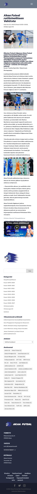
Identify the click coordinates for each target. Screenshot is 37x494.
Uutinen (6, 312)
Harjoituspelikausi (10, 280)
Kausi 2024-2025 (9, 297)
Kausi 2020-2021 (9, 285)
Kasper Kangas (17, 378)
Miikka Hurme (23, 390)
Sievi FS (26, 400)
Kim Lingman (9, 381)
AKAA (7, 350)
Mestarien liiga (10, 390)
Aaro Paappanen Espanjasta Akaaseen (16, 323)
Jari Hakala (23, 363)
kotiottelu (9, 384)
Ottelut (10, 476)
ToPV (19, 406)
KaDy (7, 378)
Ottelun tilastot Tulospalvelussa (14, 218)
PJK (20, 396)
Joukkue (27, 473)
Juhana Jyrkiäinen (25, 369)
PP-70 (27, 396)
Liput (17, 476)
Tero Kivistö (9, 406)
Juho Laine (22, 372)
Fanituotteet (17, 473)
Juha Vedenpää (10, 372)
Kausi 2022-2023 (9, 291)
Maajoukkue (19, 384)
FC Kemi (21, 357)
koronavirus (20, 381)
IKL (6, 363)
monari (8, 393)
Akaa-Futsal (16, 350)
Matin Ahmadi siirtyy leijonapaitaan (15, 326)
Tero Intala (27, 403)
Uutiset (24, 476)
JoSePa (20, 366)
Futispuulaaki (9, 360)
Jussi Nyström (20, 375)
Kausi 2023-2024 (9, 294)
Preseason (9, 400)
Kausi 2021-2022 (9, 288)
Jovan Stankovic (10, 369)
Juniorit (20, 480)
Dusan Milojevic (10, 357)
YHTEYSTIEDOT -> (10, 450)
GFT (18, 360)
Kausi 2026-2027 (9, 303)
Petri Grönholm (10, 396)
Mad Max (8, 387)
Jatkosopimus (10, 366)
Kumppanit (10, 478)
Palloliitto (17, 393)
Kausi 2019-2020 (9, 283)
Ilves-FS (13, 363)
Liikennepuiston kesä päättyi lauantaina (17, 320)
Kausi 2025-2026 (22, 24)
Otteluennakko (9, 306)
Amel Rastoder (23, 354)
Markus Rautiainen (20, 387)
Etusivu (7, 473)
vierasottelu (9, 409)
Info (13, 480)
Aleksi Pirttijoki (10, 354)
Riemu (18, 400)
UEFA (27, 406)
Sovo (7, 403)
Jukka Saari (9, 375)
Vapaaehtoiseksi (23, 478)
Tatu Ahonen (16, 403)
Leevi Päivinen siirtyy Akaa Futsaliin (15, 329)
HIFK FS (26, 360)
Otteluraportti (9, 27)
